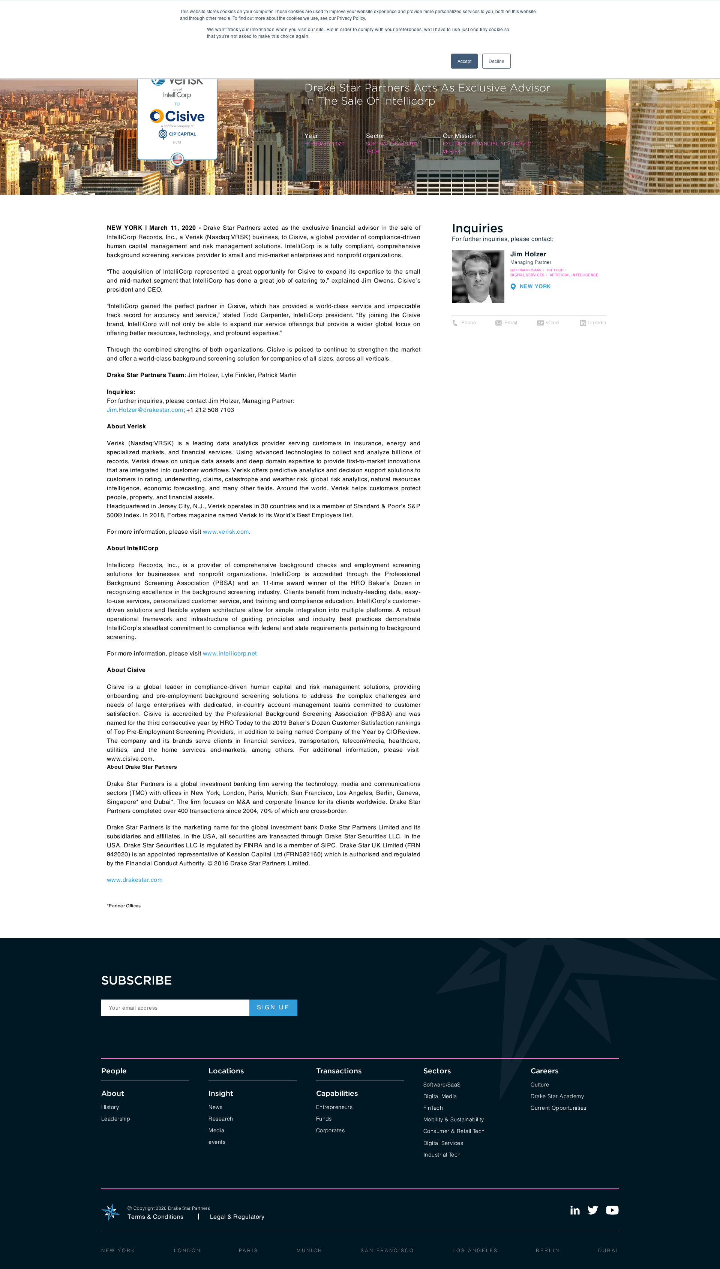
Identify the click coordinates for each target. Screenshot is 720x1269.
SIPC (328, 845)
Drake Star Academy (557, 1095)
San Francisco (387, 1250)
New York (118, 1250)
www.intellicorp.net (230, 653)
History (110, 1106)
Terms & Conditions (156, 1216)
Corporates (330, 1129)
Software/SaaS (442, 1084)
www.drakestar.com (134, 879)
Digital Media (440, 1095)
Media (216, 1129)
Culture (540, 1084)
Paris (248, 1250)
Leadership (115, 1118)
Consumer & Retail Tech (454, 1130)
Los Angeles (475, 1250)
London (187, 1250)
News (215, 1106)
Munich (309, 1250)
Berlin (548, 1250)
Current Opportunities (558, 1107)
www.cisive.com (130, 758)
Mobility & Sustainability (453, 1119)
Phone (468, 322)
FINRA (253, 845)
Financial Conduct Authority (165, 863)
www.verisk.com (226, 531)
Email (511, 322)
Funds (324, 1118)
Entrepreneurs (334, 1106)
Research (220, 1118)
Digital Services (443, 1142)
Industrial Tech (441, 1154)
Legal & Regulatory (237, 1216)
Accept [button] (464, 61)
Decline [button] (496, 61)
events (216, 1141)
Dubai (608, 1250)
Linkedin (597, 322)
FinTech (433, 1107)
